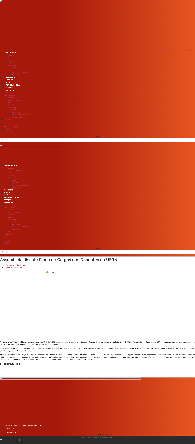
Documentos (13, 65)
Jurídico (9, 79)
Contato (10, 90)
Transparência (13, 85)
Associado (10, 77)
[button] (97, 92)
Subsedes (11, 62)
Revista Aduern (17, 75)
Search (97, 136)
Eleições (10, 87)
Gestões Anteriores (15, 58)
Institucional (12, 52)
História (11, 60)
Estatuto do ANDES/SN (20, 72)
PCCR (14, 67)
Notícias (10, 82)
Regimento (16, 70)
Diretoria (11, 55)
